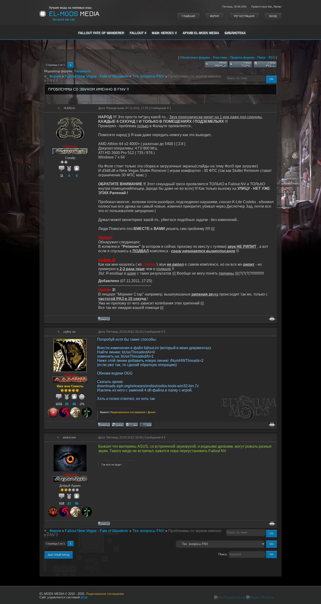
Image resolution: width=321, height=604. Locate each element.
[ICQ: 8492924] (145, 424)
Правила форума (242, 57)
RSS (272, 57)
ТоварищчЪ (82, 71)
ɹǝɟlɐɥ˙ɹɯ (69, 331)
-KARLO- (69, 108)
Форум (214, 16)
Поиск (261, 57)
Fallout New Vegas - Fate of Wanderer (96, 76)
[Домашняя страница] (131, 424)
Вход (273, 16)
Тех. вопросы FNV (148, 76)
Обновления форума (195, 57)
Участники (220, 57)
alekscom (69, 437)
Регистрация (244, 16)
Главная (188, 16)
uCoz (84, 597)
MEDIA (74, 14)
